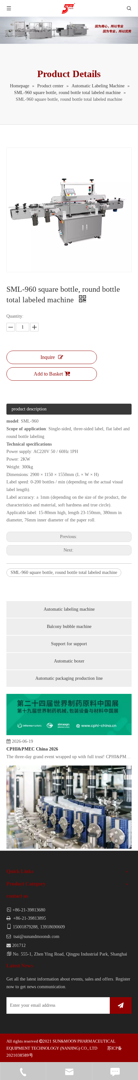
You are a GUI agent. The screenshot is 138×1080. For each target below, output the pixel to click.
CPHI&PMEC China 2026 (32, 745)
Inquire (47, 357)
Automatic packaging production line (69, 678)
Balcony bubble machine (69, 626)
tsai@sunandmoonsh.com (36, 936)
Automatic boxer (69, 661)
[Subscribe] (121, 1005)
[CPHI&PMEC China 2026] (69, 730)
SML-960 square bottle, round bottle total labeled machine (64, 572)
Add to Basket (48, 374)
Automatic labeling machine (69, 609)
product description (29, 409)
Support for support (69, 643)
